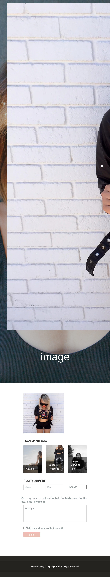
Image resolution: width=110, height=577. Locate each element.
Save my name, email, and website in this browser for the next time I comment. (54, 499)
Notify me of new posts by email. (44, 528)
